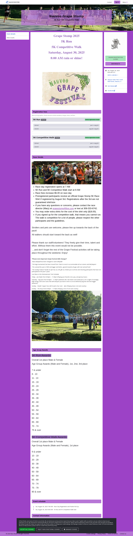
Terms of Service (113, 534)
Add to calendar (112, 75)
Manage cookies (71, 529)
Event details (11, 34)
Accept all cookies (27, 529)
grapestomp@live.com (63, 208)
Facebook (111, 90)
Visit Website (111, 86)
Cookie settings (90, 534)
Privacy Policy (102, 534)
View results (10, 38)
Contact (109, 2)
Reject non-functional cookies (49, 529)
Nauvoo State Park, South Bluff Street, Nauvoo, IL (115, 80)
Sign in (117, 2)
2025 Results (115, 64)
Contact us (123, 534)
